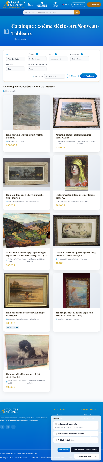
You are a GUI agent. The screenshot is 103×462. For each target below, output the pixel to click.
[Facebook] (2, 427)
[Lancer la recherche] (77, 12)
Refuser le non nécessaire (85, 449)
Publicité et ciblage (66, 440)
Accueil (59, 414)
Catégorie (76, 54)
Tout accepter (63, 450)
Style (52, 54)
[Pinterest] (13, 427)
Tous (9, 69)
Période (32, 54)
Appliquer (90, 76)
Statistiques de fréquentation (71, 433)
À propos (87, 414)
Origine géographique (38, 64)
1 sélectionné (34, 59)
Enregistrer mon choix (87, 456)
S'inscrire (95, 4)
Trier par (39, 76)
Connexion (80, 4)
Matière (9, 64)
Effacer (73, 76)
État (10, 55)
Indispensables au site (67, 424)
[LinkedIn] (8, 427)
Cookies (56, 419)
